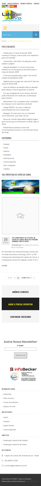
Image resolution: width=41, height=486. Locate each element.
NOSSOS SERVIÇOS (13, 3)
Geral (5, 417)
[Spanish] (11, 6)
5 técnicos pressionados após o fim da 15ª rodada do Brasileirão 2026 (19, 76)
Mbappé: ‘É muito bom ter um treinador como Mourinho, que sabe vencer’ (18, 114)
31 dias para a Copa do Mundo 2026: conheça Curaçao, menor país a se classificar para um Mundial (20, 55)
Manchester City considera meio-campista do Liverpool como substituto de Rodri (20, 102)
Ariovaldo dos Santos (30, 245)
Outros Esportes (9, 162)
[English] (7, 6)
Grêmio (6, 151)
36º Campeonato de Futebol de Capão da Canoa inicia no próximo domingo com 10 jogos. (25, 239)
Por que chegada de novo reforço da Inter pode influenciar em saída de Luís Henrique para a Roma (19, 95)
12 (31, 278)
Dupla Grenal (8, 425)
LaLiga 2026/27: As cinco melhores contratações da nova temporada (16, 108)
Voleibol (6, 169)
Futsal (5, 148)
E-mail (20, 345)
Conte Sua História (10, 402)
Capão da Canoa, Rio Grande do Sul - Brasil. (22, 456)
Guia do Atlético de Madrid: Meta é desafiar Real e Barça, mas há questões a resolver (20, 88)
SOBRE (4, 3)
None (10, 278)
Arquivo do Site (9, 406)
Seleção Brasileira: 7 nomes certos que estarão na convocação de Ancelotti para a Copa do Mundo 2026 (19, 69)
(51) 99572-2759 (11, 461)
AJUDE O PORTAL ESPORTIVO (20, 304)
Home (4, 41)
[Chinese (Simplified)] (15, 6)
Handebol (7, 155)
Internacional (8, 158)
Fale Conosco (8, 398)
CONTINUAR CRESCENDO (20, 316)
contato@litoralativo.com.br (16, 466)
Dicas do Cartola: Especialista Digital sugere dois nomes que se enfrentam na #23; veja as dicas (20, 121)
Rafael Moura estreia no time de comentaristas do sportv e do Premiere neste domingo (20, 129)
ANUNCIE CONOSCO (26, 3)
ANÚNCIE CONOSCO (20, 291)
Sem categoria (9, 165)
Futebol (6, 144)
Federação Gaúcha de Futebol (15, 440)
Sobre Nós (7, 394)
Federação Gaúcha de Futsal (14, 444)
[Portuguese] (4, 6)
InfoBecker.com (32, 481)
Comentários (18, 247)
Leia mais (4, 265)
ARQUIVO (36, 3)
